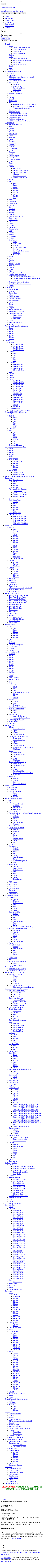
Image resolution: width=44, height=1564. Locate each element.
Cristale (7, 341)
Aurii (14, 833)
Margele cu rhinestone (16, 480)
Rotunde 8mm (17, 395)
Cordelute (12, 890)
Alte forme (16, 253)
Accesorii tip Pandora (16, 985)
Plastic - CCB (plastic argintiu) (23, 926)
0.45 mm (16, 1132)
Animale (12, 650)
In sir (10, 683)
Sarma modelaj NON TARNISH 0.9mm (26, 1111)
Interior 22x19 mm (19, 1238)
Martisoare (8, 1467)
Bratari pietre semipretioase (22, 60)
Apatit (11, 135)
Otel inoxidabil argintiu (16, 119)
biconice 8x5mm (18, 558)
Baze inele (16, 91)
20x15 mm (16, 1348)
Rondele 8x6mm (18, 350)
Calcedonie (12, 143)
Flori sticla (12, 580)
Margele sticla (9, 525)
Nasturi (11, 1430)
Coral (11, 154)
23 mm (15, 1320)
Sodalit (11, 256)
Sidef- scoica (13, 240)
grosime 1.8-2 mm (19, 1005)
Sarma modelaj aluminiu (21, 1126)
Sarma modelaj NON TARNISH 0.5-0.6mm (27, 1115)
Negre (15, 840)
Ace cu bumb (17, 809)
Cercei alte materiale (19, 53)
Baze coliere (13, 883)
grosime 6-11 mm (18, 472)
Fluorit (11, 163)
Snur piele (12, 1053)
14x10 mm (16, 1318)
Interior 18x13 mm (19, 1236)
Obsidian (12, 214)
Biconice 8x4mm (18, 370)
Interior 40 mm (18, 1230)
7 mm (15, 1036)
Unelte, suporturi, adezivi (13, 1203)
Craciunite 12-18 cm (19, 1445)
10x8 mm (16, 575)
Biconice (12, 362)
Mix (14, 511)
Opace (15, 731)
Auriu (11, 302)
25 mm (15, 1315)
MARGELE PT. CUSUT (17, 1393)
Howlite (11, 179)
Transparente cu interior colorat (23, 747)
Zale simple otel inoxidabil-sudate (24, 106)
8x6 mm (15, 573)
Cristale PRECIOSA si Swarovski (16, 412)
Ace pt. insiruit (18, 804)
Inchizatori (12, 97)
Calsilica (12, 145)
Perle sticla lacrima (15, 513)
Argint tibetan (17, 315)
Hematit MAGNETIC (20, 178)
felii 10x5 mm (17, 461)
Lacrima (15, 192)
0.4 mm (15, 1093)
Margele (11, 416)
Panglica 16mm (18, 1031)
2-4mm (15, 778)
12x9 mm (16, 577)
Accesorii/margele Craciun (13, 1439)
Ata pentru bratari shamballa (18, 489)
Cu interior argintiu (19, 729)
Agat (10, 126)
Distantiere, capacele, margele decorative (22, 77)
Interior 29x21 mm (19, 1241)
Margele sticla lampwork (17, 590)
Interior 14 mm (18, 1216)
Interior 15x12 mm (19, 1258)
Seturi (11, 66)
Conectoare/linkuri (15, 79)
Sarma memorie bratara (20, 1137)
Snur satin (16, 1024)
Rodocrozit (12, 236)
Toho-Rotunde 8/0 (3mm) (17, 599)
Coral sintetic (13, 646)
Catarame (12, 956)
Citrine (11, 150)
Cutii (10, 1199)
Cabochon (8, 1291)
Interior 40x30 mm (19, 1245)
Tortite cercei (17, 86)
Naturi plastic (17, 1434)
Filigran (11, 308)
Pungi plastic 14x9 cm (20, 1170)
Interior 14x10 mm (19, 1234)
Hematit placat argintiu (20, 170)
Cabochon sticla (14, 1450)
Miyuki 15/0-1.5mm (15, 617)
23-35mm (12, 672)
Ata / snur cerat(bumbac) (17, 991)
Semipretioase (9, 123)
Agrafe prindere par (15, 1289)
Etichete (11, 1176)
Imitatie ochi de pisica (16, 644)
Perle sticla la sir (14, 514)
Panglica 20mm (18, 1029)
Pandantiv (12, 1208)
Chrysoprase (13, 148)
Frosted (11, 699)
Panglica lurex (13, 1051)
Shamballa (8, 478)
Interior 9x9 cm (18, 1181)
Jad (10, 181)
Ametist (11, 130)
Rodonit (11, 238)
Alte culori (16, 174)
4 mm (15, 183)
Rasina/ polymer (10, 624)
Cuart (11, 161)
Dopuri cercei (17, 879)
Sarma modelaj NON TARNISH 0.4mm (26, 1117)
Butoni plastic (13, 721)
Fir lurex (12, 1086)
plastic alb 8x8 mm (19, 716)
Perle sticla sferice (15, 500)
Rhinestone (16, 930)
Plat (14, 194)
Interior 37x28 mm (19, 1265)
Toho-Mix (12, 612)
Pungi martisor (13, 1476)
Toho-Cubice (13, 610)
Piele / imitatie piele (15, 322)
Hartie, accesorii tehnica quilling (19, 1428)
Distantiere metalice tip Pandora (23, 987)
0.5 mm (15, 1095)
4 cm (14, 1042)
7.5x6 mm (16, 1296)
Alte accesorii (13, 894)
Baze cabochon (14, 82)
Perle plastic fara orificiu (21, 692)
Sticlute (11, 1201)
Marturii (11, 1423)
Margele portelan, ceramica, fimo (15, 447)
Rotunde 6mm (17, 394)
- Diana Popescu (16, 1538)
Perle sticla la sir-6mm (20, 520)
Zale (10, 102)
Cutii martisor (13, 1470)
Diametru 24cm (18, 1190)
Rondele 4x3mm (18, 346)
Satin (10, 1022)
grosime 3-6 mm (18, 474)
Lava (10, 207)
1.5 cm (15, 1047)
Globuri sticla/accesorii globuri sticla (20, 588)
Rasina (11, 1293)
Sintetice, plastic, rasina (16, 309)
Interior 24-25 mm (19, 1225)
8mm (14, 361)
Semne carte (13, 958)
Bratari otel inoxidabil (20, 59)
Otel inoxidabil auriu (15, 117)
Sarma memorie (14, 1135)
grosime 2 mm (17, 491)
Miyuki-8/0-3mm (14, 621)
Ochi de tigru (13, 220)
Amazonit (12, 128)
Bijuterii (7, 44)
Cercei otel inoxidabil (20, 49)
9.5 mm (15, 1355)
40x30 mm (16, 1309)
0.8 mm (15, 1013)
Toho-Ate (12, 615)
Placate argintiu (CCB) (16, 720)
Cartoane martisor (14, 1468)
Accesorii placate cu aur (16, 970)
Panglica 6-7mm (18, 1025)
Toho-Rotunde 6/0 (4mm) (17, 602)
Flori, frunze (17, 243)
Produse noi (9, 18)
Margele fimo (13, 460)
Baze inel (12, 886)
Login (3, 11)
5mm (14, 443)
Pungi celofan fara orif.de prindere (24, 1168)
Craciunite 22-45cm (19, 1447)
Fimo (14, 980)
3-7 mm (15, 1360)
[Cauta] (21, 33)
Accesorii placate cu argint (17, 969)
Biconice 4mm (18, 366)
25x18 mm (16, 1349)
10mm (15, 425)
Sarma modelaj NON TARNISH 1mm (25, 1110)
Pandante (12, 428)
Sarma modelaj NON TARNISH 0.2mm (26, 1121)
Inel (10, 1280)
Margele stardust (14, 945)
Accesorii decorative (11, 895)
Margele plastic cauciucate (17, 707)
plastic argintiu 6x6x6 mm (21, 718)
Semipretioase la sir (15, 124)
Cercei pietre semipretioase (21, 48)
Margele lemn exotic (15, 791)
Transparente (17, 738)
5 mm (15, 1077)
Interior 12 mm (18, 1214)
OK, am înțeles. (6, 1558)
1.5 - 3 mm (16, 996)
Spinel (11, 258)
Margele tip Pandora (15, 974)
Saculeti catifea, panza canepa (18, 1196)
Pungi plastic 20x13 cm (20, 1172)
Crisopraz (12, 157)
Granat (11, 165)
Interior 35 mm (18, 1229)
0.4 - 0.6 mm (17, 1011)
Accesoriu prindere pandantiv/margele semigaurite (25, 813)
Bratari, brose (13, 1478)
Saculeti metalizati (15, 1197)
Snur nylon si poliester (16, 998)
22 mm (11, 670)
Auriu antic (16, 319)
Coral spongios (14, 156)
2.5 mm (15, 1060)
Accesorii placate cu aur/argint (14, 967)
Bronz (11, 304)
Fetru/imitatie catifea (15, 1426)
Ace (10, 95)
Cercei (11, 46)
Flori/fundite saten (15, 1414)
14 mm (11, 337)
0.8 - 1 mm (16, 994)
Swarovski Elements (15, 445)
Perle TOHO (13, 613)
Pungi (11, 1165)
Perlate (15, 732)
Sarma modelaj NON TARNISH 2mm (25, 1106)
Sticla (11, 295)
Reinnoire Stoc (5, 39)
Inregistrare (8, 11)
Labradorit (12, 201)
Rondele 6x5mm (18, 348)
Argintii (15, 815)
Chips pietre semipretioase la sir (23, 276)
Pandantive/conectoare (16, 1472)
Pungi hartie (17, 1174)
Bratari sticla (17, 62)
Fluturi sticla (13, 584)
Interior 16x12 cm (19, 1186)
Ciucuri (11, 1415)
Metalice (16, 983)
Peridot (11, 225)
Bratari (11, 57)
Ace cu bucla (17, 807)
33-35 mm (16, 1371)
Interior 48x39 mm (19, 1247)
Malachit (12, 210)
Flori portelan (13, 458)
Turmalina (12, 265)
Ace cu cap (16, 806)
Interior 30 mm (18, 1227)
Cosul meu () (8, 7)
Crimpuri (12, 844)
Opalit (11, 223)
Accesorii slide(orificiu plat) (18, 961)
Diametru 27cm (18, 1192)
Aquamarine (13, 134)
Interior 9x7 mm (18, 1232)
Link (10, 1249)
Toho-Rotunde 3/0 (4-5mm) (18, 601)
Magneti (11, 1417)
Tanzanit (12, 262)
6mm (14, 359)
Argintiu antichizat (15, 298)
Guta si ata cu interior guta (17, 1020)
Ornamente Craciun (15, 1465)
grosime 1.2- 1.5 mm (20, 494)
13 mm (15, 1311)
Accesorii (8, 800)
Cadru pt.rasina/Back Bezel (18, 113)
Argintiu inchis (18, 822)
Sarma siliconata (14, 1128)
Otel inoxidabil (14, 297)
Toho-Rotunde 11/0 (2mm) (17, 597)
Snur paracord (13, 1082)
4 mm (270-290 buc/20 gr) (17, 762)
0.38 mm (16, 1133)
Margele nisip (9, 725)
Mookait (11, 212)
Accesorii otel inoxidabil (13, 71)
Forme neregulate (14, 677)
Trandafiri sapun (14, 1425)
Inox (14, 842)
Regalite (11, 234)
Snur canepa (13, 1161)
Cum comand (9, 24)
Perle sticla (8, 498)
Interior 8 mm (17, 1210)
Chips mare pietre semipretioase (19, 282)
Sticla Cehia (13, 623)
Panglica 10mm (18, 1027)
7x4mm (15, 564)
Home (7, 16)
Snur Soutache (13, 1080)
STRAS (11, 1392)
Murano (11, 291)
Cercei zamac (17, 51)
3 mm (15, 417)
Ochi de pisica (13, 1322)
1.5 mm (11, 727)
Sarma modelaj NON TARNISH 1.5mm (26, 1104)
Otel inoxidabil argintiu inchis (18, 115)
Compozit (12, 152)
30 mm (15, 1313)
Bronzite (12, 141)
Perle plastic (13, 685)
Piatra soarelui (13, 229)
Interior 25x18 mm (19, 1240)
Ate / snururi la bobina (16, 1007)
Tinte (10, 959)
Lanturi (11, 99)
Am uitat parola (18, 11)
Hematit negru (17, 168)
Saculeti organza (14, 1177)
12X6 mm (16, 557)
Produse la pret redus (11, 1483)
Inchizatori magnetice (20, 861)
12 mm (15, 189)
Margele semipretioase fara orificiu (20, 284)
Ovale (11, 375)
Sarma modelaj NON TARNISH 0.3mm (26, 1119)
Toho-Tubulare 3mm (15, 604)
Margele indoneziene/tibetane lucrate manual (19, 476)
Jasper (11, 200)
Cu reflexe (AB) (18, 734)
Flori (14, 198)
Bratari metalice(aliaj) (20, 64)
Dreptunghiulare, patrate (21, 251)
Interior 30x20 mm (19, 1243)
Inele (10, 68)
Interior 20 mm (18, 1223)
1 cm (14, 1045)
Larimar (11, 286)
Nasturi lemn (13, 789)
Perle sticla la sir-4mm (20, 518)
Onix (10, 221)
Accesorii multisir (14, 826)
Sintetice (16, 824)
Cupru (11, 306)
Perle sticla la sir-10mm (20, 524)
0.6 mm (15, 1097)
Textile (11, 324)
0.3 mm (15, 1091)
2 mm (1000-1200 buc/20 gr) (18, 736)
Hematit (11, 167)
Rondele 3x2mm (18, 344)
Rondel (15, 196)
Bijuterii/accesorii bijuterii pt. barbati (16, 1399)
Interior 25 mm (18, 1276)
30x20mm (16, 1390)
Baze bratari (17, 90)
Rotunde (12, 351)
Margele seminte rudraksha (13, 798)
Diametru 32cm (18, 1194)
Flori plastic (13, 723)
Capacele (12, 897)
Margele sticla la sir (15, 591)
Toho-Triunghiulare (15, 608)
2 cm (14, 1040)
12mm (15, 438)
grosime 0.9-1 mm (19, 496)
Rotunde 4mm (17, 392)
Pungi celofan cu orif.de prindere (23, 1166)
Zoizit (11, 269)
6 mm (15, 185)
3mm (14, 355)
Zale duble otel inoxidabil (21, 108)
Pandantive (12, 75)
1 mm (15, 1014)
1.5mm (15, 1056)
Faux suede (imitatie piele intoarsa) (20, 1069)
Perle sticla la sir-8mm (20, 522)
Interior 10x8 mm (18, 1256)
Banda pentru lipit (15, 1419)
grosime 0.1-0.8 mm (19, 492)
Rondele (11, 342)
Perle (10, 430)
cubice (11, 456)
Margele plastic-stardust (16, 709)
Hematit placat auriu (19, 172)
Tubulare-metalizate (19, 784)
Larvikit (11, 205)
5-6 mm (15, 1073)
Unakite (11, 267)
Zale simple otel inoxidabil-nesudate (24, 104)
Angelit (11, 132)
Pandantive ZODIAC (16, 313)
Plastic (15, 978)
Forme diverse (13, 586)
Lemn (11, 320)
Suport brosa (13, 110)
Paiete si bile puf (14, 1436)
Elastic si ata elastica (15, 1009)
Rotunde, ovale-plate (20, 247)
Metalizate (16, 749)
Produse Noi (5, 37)
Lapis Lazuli (13, 203)
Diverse (11, 377)
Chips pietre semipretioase (17, 275)
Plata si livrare (9, 26)
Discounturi (8, 22)
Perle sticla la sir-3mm (20, 516)
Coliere (11, 55)
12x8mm (16, 562)
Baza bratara (13, 1285)
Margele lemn (9, 785)
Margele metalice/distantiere (18, 928)
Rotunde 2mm (17, 388)
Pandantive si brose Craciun (18, 1441)
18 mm (11, 666)
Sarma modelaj (14, 1088)
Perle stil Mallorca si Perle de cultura (16, 326)
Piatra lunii (12, 227)
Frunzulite (12, 582)
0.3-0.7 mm (17, 992)
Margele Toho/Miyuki (12, 593)
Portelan (11, 1397)
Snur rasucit (13, 1075)
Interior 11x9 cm (18, 1183)
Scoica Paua (17, 254)
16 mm (15, 542)
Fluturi (15, 242)
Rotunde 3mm (17, 390)
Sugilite (11, 260)
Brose (11, 69)
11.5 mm (16, 1373)
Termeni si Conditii (7, 1552)
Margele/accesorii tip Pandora (14, 972)
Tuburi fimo (13, 471)
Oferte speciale (10, 20)
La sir (11, 379)
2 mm (15, 353)
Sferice (15, 245)
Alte (10, 271)
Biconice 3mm (18, 364)
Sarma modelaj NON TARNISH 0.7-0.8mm (27, 1113)
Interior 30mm (17, 1282)
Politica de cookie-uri (21, 1552)
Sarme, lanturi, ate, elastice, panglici (16, 989)
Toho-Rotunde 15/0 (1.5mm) (18, 595)
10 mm (15, 190)
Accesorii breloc (14, 112)
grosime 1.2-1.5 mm (19, 1002)
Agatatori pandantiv (15, 93)
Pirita (10, 231)
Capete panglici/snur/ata (16, 828)
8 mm (15, 187)
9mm (14, 782)
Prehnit (11, 232)
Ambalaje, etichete (11, 1163)
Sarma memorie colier (20, 1139)
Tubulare (12, 579)
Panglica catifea (14, 1044)
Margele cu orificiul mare (17, 273)
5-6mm (15, 780)
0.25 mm (16, 1089)
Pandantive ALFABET (16, 311)
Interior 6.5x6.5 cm (19, 1179)
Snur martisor (13, 1474)
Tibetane (16, 817)
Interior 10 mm (18, 1212)
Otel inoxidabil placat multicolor (19, 121)
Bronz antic (17, 317)
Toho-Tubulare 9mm (15, 606)
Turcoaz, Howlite (14, 264)
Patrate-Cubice (14, 679)
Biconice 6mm (18, 368)
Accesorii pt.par (14, 888)
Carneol (11, 146)
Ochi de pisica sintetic (16, 216)
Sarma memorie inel (19, 1141)
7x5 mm (15, 1324)
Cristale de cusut (14, 408)
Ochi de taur (13, 218)
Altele (11, 1159)
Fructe (11, 641)
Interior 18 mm (18, 1221)
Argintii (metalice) (15, 300)
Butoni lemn (13, 1448)
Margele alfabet (14, 714)
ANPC (8, 1554)
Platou (11, 1287)
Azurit (11, 139)
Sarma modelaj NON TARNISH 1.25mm (26, 1108)
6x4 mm (15, 1353)
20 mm (11, 668)
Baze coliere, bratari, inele (17, 80)
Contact (7, 27)
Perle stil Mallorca (15, 1327)
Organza (12, 1033)
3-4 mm (15, 502)
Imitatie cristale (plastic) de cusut (19, 410)
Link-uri (11, 414)
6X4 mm (16, 549)
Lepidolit (12, 209)
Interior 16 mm (18, 1219)
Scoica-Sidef (13, 293)
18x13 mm (16, 1317)
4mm (14, 357)
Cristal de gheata (14, 159)
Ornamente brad (14, 1443)
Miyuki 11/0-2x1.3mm (16, 619)
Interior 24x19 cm (19, 1188)
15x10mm (16, 566)
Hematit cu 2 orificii (19, 176)
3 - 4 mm (12, 654)
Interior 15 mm (18, 1218)
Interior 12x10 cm (19, 1185)
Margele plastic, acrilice (12, 652)
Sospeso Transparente (16, 1437)
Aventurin (12, 137)
